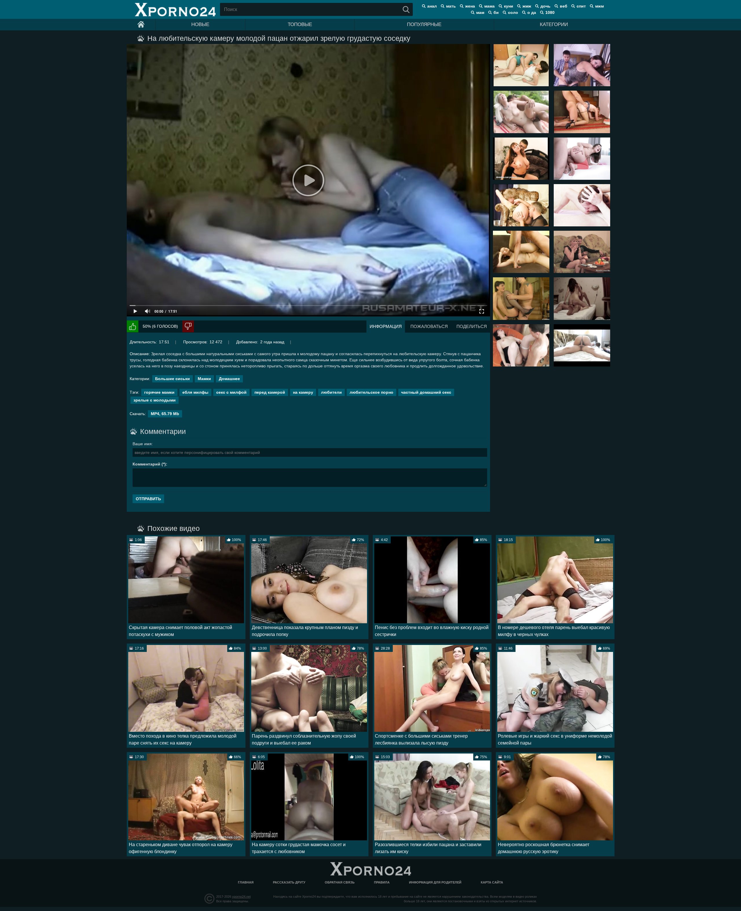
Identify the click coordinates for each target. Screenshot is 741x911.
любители (331, 392)
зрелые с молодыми (154, 400)
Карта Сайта (492, 882)
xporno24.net (241, 896)
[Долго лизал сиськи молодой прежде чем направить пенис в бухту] (521, 252)
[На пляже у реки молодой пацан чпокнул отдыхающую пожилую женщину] (521, 112)
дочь (545, 6)
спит (581, 6)
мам (480, 12)
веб (563, 6)
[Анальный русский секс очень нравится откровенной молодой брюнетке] (582, 159)
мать (451, 6)
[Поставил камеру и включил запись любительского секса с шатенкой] (582, 298)
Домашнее (229, 378)
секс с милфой (231, 392)
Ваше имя (142, 443)
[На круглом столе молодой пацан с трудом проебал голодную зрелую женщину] (521, 345)
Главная (246, 882)
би (496, 12)
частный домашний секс (426, 392)
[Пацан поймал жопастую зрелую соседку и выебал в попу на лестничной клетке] (582, 65)
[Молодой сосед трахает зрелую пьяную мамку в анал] (582, 252)
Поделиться (471, 326)
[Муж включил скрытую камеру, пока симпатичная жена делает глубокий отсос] (582, 205)
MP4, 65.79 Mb (165, 413)
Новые (200, 24)
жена (470, 6)
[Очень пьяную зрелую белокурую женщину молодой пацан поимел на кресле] (521, 205)
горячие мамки (159, 392)
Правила (382, 882)
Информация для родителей (435, 882)
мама (489, 6)
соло (513, 12)
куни (508, 6)
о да (531, 12)
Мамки (204, 378)
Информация (386, 326)
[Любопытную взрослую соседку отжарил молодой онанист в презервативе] (521, 65)
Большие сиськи (172, 378)
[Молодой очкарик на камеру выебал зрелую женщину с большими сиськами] (521, 159)
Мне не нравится (188, 326)
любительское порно (371, 392)
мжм (599, 6)
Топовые (300, 24)
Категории (554, 24)
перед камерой (269, 392)
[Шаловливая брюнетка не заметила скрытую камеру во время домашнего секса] (582, 345)
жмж (526, 6)
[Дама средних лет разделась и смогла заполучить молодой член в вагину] (521, 298)
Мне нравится (132, 326)
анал (432, 6)
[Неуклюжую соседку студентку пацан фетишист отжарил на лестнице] (582, 112)
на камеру (303, 392)
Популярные (424, 24)
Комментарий (146, 464)
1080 (550, 12)
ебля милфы (195, 392)
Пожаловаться (429, 326)
